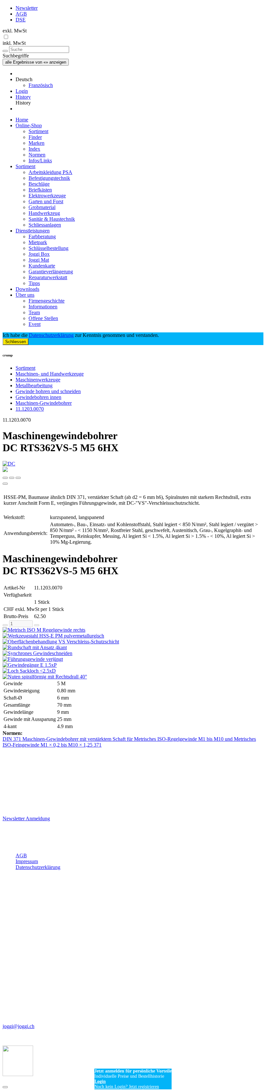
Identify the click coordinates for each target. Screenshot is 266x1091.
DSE (21, 19)
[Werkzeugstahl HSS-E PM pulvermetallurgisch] (133, 636)
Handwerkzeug (44, 213)
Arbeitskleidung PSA (50, 172)
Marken (36, 143)
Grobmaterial (42, 207)
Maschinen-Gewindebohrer (44, 403)
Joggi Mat (39, 260)
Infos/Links (40, 160)
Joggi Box (39, 254)
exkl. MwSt (15, 30)
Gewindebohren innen (38, 397)
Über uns (25, 295)
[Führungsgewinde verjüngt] (133, 659)
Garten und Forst (46, 201)
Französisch (41, 85)
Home (22, 119)
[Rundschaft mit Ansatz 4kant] (133, 648)
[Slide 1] (11, 478)
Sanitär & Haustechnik (52, 219)
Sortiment (38, 131)
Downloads (27, 289)
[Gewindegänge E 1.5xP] (133, 665)
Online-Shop (29, 125)
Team (34, 312)
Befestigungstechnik (49, 178)
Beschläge (39, 184)
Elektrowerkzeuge (47, 195)
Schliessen (15, 341)
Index (34, 149)
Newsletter (27, 8)
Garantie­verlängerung (51, 271)
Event (35, 324)
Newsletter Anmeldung (26, 818)
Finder (35, 137)
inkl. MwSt (14, 43)
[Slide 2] (18, 478)
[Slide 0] (5, 478)
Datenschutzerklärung (51, 335)
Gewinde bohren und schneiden (48, 391)
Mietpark (38, 242)
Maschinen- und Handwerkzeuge (50, 374)
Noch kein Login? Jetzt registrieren (126, 1086)
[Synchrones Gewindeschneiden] (133, 653)
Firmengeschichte (47, 301)
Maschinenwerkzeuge (38, 379)
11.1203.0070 (30, 409)
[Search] (5, 51)
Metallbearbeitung (34, 385)
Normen (37, 154)
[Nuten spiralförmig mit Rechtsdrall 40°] (133, 677)
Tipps (34, 283)
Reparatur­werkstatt (48, 277)
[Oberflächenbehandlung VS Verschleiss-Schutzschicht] (133, 642)
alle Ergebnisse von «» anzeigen (35, 62)
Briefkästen (40, 189)
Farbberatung (42, 236)
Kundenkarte (42, 265)
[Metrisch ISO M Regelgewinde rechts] (133, 630)
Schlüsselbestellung (48, 248)
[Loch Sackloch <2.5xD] (133, 671)
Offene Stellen (43, 318)
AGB (21, 14)
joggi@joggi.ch (18, 1026)
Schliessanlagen (45, 225)
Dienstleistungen (33, 230)
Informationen (43, 306)
